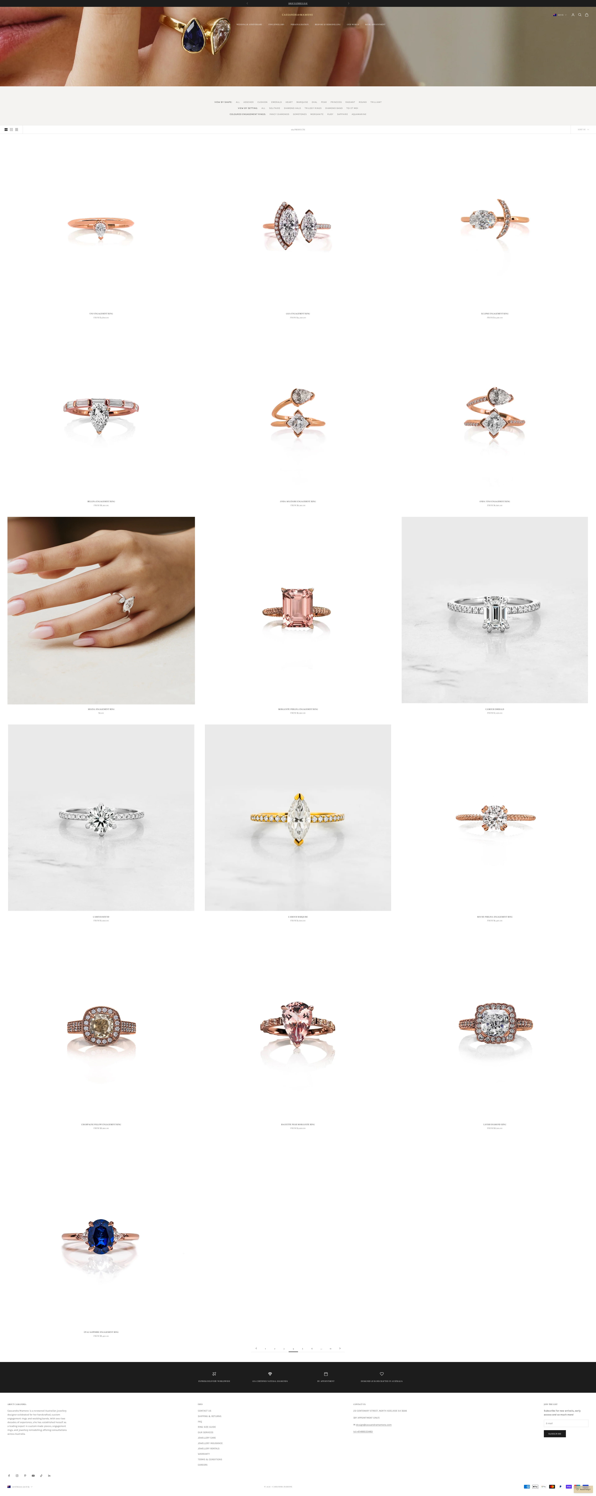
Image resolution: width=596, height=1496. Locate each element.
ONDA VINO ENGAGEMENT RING (495, 501)
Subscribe (554, 1433)
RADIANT (350, 102)
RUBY (330, 114)
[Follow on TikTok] (41, 1475)
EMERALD (276, 102)
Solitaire (274, 108)
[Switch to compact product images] (16, 129)
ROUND (363, 102)
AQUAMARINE (359, 114)
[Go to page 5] (340, 1348)
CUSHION (262, 102)
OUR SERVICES (205, 1432)
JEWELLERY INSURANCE (210, 1443)
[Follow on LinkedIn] (49, 1475)
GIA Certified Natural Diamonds (270, 1381)
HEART (289, 102)
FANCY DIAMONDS (279, 114)
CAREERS (203, 1464)
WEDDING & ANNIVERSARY (249, 24)
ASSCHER (249, 102)
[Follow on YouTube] (33, 1475)
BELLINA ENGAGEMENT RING (101, 501)
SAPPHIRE (342, 114)
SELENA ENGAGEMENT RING (101, 709)
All (238, 102)
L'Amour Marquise (298, 916)
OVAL (314, 102)
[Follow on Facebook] (9, 1475)
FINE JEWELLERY (276, 24)
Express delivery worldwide (214, 1381)
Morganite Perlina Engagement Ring (298, 709)
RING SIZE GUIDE (207, 1426)
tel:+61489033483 (363, 1431)
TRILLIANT (376, 102)
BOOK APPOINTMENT (375, 24)
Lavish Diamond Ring (494, 1124)
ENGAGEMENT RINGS (220, 24)
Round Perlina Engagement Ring (494, 916)
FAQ (200, 1421)
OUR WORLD (353, 24)
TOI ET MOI (352, 108)
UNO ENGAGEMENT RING (101, 313)
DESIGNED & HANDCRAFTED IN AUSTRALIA (382, 1381)
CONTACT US (204, 1410)
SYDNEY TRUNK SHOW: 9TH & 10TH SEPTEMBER (298, 5)
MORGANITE (317, 114)
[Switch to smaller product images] (11, 129)
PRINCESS (336, 102)
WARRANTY (204, 1454)
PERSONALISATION (300, 24)
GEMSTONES (300, 114)
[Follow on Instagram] (17, 1475)
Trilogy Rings (313, 108)
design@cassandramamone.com (374, 1424)
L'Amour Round (101, 916)
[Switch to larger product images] (6, 129)
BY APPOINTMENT (325, 1381)
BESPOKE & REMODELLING (328, 24)
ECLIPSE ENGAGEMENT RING (494, 313)
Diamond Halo (292, 108)
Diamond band (334, 108)
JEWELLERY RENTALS (209, 1448)
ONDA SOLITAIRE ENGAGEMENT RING (298, 501)
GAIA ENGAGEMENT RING (298, 313)
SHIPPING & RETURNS (209, 1416)
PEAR (324, 102)
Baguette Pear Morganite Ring (298, 1124)
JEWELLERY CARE (207, 1437)
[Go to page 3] (256, 1348)
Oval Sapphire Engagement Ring (101, 1332)
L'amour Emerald (494, 709)
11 (330, 1348)
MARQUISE (302, 102)
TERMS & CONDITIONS (210, 1459)
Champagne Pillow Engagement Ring (101, 1124)
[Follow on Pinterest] (25, 1475)
